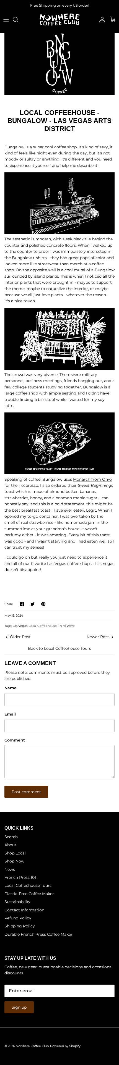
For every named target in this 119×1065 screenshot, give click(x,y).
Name (10, 687)
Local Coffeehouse (43, 626)
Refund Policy (17, 918)
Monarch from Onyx (92, 479)
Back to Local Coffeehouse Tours (59, 648)
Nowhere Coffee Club (32, 1046)
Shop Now (14, 861)
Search (11, 836)
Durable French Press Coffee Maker (38, 934)
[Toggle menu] (6, 20)
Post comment (26, 791)
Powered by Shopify (65, 1046)
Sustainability (17, 901)
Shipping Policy (19, 926)
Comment (14, 740)
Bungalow (14, 146)
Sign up (19, 1007)
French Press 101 (20, 877)
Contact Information (24, 910)
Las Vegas (20, 626)
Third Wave (66, 626)
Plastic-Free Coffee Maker (29, 893)
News (9, 869)
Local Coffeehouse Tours (27, 885)
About (10, 844)
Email (10, 714)
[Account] (101, 20)
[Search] (18, 20)
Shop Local (15, 853)
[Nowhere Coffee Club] (60, 20)
